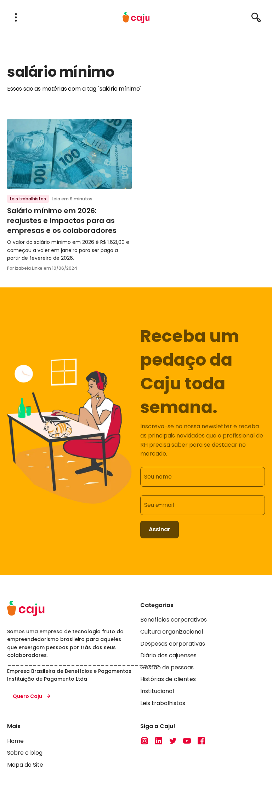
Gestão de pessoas (167, 667)
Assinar (159, 529)
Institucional (157, 691)
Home (15, 741)
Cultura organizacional (171, 632)
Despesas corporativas (172, 644)
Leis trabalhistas (28, 199)
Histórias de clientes (168, 679)
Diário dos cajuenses (168, 655)
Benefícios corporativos (173, 620)
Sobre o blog (24, 753)
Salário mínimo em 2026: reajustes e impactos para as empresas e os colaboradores (62, 220)
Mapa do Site (25, 765)
